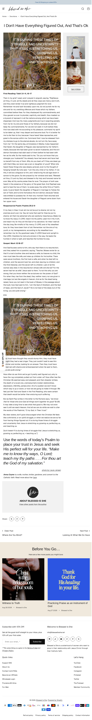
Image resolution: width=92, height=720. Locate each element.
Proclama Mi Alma (9, 686)
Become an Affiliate (9, 678)
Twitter (75, 682)
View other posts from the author (33, 504)
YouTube (75, 666)
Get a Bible (76, 89)
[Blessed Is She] (19, 8)
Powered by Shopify (54, 704)
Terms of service (52, 719)
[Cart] (88, 8)
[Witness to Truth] (23, 579)
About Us (6, 670)
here (35, 477)
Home (4, 16)
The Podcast (77, 686)
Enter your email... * (12, 645)
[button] (3, 360)
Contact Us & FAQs (9, 674)
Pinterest (75, 678)
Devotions (13, 16)
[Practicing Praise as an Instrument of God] (69, 579)
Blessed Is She (40, 704)
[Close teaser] (6, 349)
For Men (5, 690)
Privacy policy (39, 719)
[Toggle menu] (3, 8)
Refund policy (26, 719)
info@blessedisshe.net (55, 636)
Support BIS (7, 666)
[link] (11, 519)
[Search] (82, 8)
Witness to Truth (11, 603)
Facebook (76, 670)
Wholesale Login (8, 682)
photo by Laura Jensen (51, 470)
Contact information (81, 719)
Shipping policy (66, 719)
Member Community (80, 690)
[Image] (76, 47)
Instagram (76, 674)
